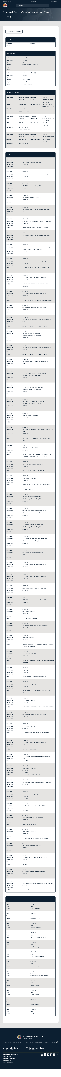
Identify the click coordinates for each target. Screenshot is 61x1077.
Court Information (17, 1042)
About (53, 1042)
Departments (8, 1042)
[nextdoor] (57, 1054)
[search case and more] (17, 6)
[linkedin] (48, 1054)
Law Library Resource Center (36, 1042)
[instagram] (54, 1054)
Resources (47, 1042)
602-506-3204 (9, 1050)
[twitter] (45, 1054)
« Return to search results (14, 31)
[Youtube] (42, 1054)
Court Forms (33, 1)
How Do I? (25, 1042)
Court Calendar (54, 1)
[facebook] (51, 1054)
